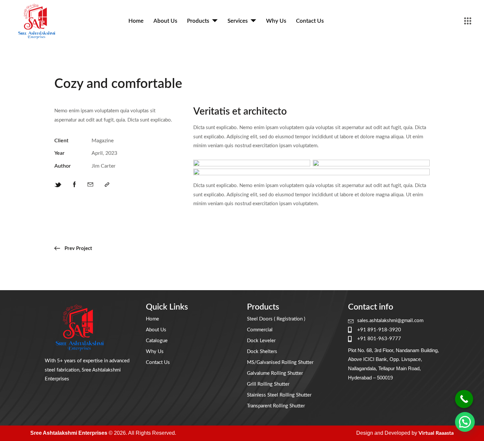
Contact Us (310, 21)
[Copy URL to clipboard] (107, 184)
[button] (465, 422)
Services (238, 21)
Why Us (276, 21)
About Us (165, 21)
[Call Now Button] (464, 399)
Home (136, 21)
